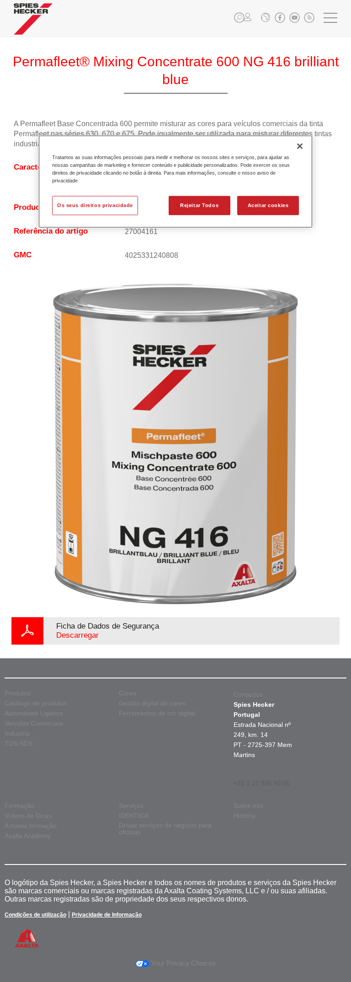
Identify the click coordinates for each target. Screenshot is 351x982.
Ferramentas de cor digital (157, 713)
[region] (175, 181)
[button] (239, 17)
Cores (127, 693)
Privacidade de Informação (107, 915)
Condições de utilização (35, 915)
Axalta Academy (28, 836)
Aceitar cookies (268, 205)
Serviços (131, 805)
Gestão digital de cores (152, 703)
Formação (19, 805)
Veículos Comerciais (34, 723)
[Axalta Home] (33, 26)
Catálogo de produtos (36, 703)
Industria (17, 733)
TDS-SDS (18, 743)
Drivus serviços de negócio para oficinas (165, 829)
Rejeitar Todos (199, 205)
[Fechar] (300, 146)
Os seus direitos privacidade (95, 205)
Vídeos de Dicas (28, 815)
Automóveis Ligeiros (34, 713)
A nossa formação (31, 825)
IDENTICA (134, 815)
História (244, 815)
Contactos (248, 694)
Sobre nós (248, 805)
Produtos (18, 693)
